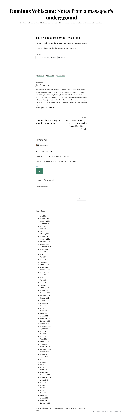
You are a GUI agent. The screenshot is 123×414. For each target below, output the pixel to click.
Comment (81, 199)
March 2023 (43, 285)
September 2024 (45, 247)
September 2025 (45, 224)
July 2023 (43, 275)
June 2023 (43, 277)
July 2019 (43, 383)
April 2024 (43, 259)
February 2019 (44, 395)
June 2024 (43, 254)
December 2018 (45, 401)
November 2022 (45, 295)
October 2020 (44, 352)
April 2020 (43, 367)
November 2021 (45, 321)
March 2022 (43, 311)
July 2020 (43, 359)
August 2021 (44, 329)
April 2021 (43, 336)
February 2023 (44, 288)
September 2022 (45, 300)
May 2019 (43, 388)
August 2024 (44, 249)
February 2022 (44, 313)
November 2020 (45, 349)
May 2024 (43, 257)
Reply (39, 171)
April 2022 (43, 308)
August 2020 (44, 357)
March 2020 (43, 370)
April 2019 (43, 390)
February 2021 (44, 342)
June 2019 (43, 385)
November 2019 (45, 375)
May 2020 (43, 365)
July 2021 (43, 331)
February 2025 (44, 234)
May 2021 (43, 334)
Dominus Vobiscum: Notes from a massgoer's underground (61, 14)
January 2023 (44, 290)
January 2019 (44, 398)
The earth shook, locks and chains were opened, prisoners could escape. (61, 43)
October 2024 (44, 244)
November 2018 (45, 403)
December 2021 (45, 318)
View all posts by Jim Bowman (46, 108)
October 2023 (44, 272)
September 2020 (45, 354)
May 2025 (43, 231)
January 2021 (44, 344)
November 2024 (45, 242)
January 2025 (44, 236)
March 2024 (43, 262)
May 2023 (43, 280)
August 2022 (44, 303)
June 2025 (43, 229)
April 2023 (43, 283)
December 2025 (45, 221)
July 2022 (43, 306)
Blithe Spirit (53, 156)
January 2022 (44, 316)
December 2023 (45, 267)
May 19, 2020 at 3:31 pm (44, 151)
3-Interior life (61, 75)
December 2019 (45, 372)
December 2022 (45, 293)
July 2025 (43, 226)
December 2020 (45, 347)
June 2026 (43, 216)
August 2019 (44, 380)
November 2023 (45, 270)
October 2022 (44, 298)
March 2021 (43, 339)
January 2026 (44, 218)
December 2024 (45, 239)
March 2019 (43, 393)
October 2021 (44, 324)
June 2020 (43, 362)
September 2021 (45, 326)
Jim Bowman (40, 75)
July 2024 (43, 252)
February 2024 (44, 265)
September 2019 (45, 377)
